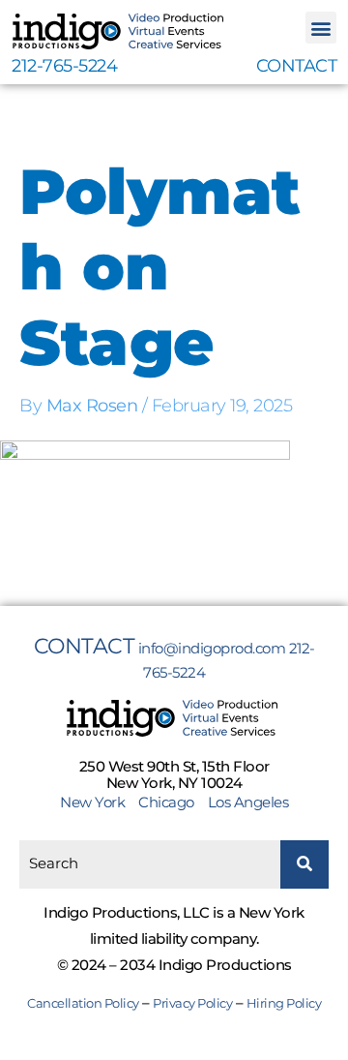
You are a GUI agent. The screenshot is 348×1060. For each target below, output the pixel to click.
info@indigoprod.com (212, 648)
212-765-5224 (64, 65)
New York (97, 802)
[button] (321, 28)
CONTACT (296, 65)
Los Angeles (248, 802)
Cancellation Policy (83, 1003)
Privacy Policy (192, 1003)
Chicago (166, 802)
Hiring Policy (284, 1003)
